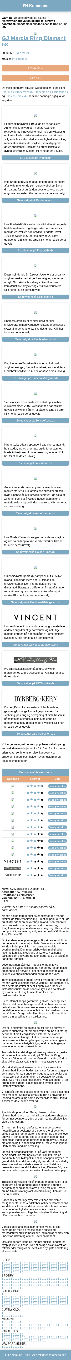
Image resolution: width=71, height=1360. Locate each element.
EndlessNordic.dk (16, 96)
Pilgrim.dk (8, 92)
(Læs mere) (22, 53)
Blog (27, 1354)
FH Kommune (35, 5)
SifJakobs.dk (60, 92)
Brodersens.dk (24, 92)
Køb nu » (35, 78)
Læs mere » (35, 68)
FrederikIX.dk (42, 92)
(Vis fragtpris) (20, 58)
